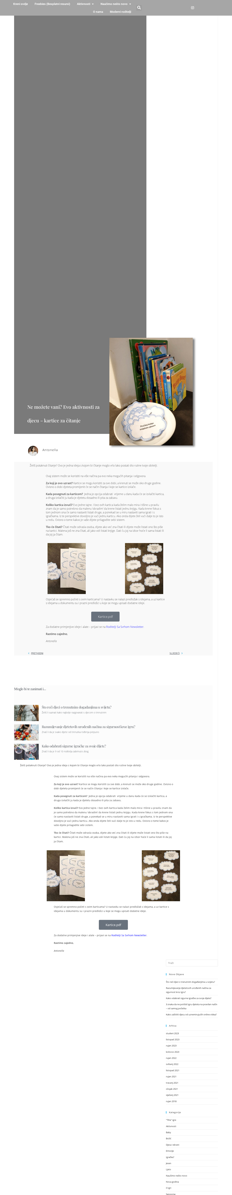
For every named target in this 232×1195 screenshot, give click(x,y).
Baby (168, 1132)
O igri (168, 1187)
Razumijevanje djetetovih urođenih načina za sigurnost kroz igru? (88, 726)
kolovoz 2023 (172, 1051)
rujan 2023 (171, 1045)
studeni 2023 (172, 1033)
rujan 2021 (171, 1076)
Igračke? (170, 1157)
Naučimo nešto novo (114, 4)
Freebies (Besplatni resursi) (52, 4)
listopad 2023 (172, 1039)
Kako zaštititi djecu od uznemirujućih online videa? (191, 1014)
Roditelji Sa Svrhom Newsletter (125, 627)
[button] (139, 8)
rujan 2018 (171, 1101)
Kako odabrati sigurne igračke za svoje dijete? (74, 746)
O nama (98, 11)
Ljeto (168, 1169)
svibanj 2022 (172, 1064)
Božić (168, 1138)
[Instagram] (192, 7)
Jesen (168, 1163)
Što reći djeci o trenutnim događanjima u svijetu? (76, 707)
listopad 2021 (172, 1070)
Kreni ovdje (20, 4)
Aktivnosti (83, 4)
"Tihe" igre (171, 1119)
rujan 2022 (171, 1057)
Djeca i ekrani (172, 1144)
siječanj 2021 (172, 1095)
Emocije (170, 1150)
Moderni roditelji (120, 11)
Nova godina (172, 1181)
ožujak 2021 (172, 1088)
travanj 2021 (172, 1082)
